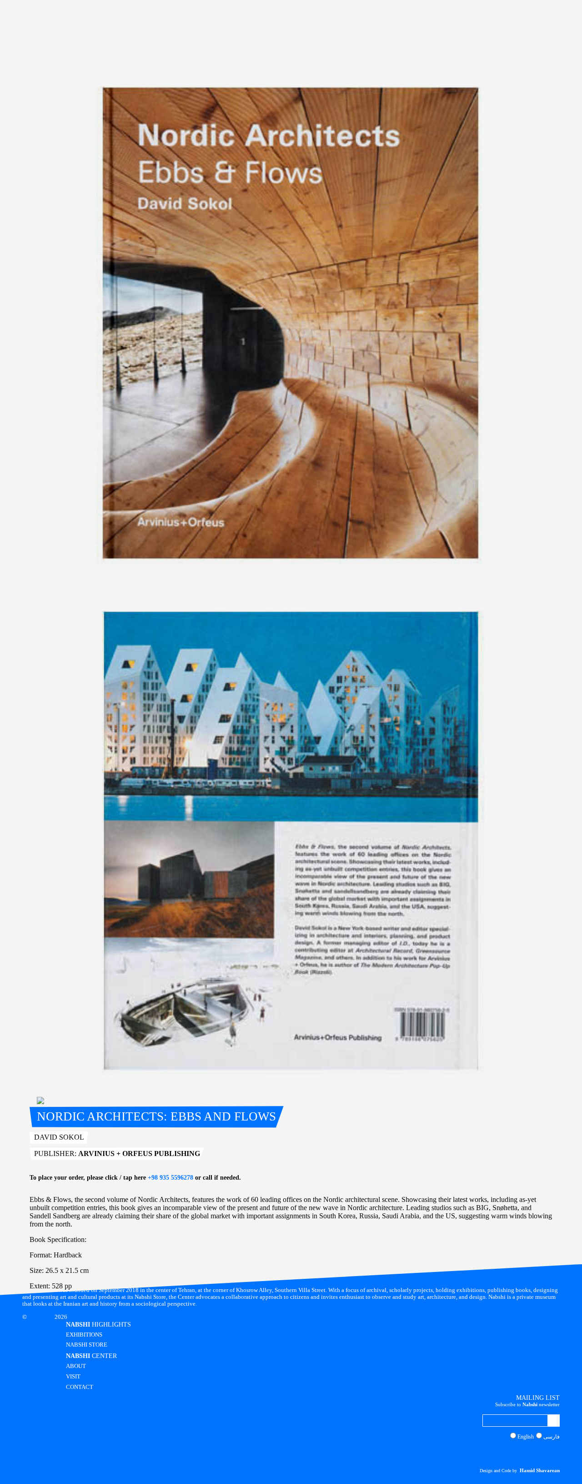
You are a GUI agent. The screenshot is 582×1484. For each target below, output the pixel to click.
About (76, 1366)
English (525, 1437)
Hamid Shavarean (540, 1470)
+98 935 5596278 (170, 1177)
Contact (79, 1387)
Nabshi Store (86, 1345)
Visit (73, 1376)
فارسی (551, 1437)
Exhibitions (84, 1335)
